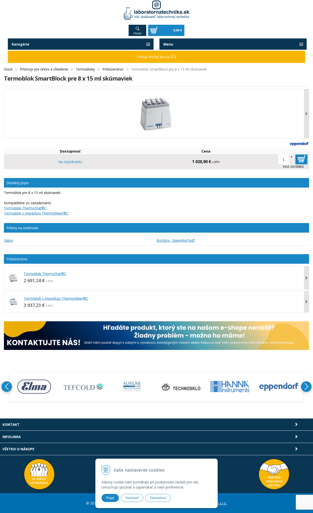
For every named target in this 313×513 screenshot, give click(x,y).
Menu (168, 44)
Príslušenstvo (112, 69)
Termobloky (85, 69)
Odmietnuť (158, 498)
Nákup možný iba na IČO (156, 56)
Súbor (8, 240)
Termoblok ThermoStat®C (25, 208)
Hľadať (137, 33)
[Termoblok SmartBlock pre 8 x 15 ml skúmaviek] (156, 113)
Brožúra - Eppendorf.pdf (175, 240)
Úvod (8, 69)
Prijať (110, 498)
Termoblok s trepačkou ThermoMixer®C (36, 213)
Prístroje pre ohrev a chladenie (44, 69)
